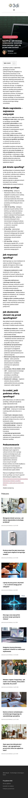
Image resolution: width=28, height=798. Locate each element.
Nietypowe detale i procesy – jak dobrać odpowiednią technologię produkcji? (13, 520)
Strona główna (7, 783)
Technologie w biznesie (10, 37)
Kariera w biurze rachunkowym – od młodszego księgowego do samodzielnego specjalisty (13, 714)
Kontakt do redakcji (8, 786)
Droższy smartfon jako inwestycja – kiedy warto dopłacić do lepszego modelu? (14, 552)
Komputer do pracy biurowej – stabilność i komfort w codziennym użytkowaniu (14, 649)
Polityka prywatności (8, 788)
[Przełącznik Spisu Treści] (13, 63)
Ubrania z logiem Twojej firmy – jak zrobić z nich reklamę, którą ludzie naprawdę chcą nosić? (14, 682)
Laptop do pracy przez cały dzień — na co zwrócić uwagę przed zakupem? (13, 585)
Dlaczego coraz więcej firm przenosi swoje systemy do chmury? (11, 617)
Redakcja (11, 525)
